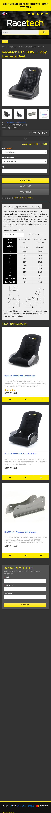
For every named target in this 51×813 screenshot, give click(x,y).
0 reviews (17, 198)
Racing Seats (11, 47)
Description (8, 207)
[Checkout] (46, 14)
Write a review (27, 198)
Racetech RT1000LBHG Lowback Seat (20, 454)
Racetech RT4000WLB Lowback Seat (19, 376)
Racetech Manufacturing (16, 123)
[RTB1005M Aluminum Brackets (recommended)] (32, 114)
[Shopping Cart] (42, 14)
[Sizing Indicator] (44, 114)
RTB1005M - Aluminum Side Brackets (20, 532)
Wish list (26, 192)
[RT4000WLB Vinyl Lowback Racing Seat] (25, 82)
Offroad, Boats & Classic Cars (30, 47)
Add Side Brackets (8, 157)
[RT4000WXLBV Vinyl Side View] (19, 114)
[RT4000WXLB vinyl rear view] (7, 114)
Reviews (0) (35, 207)
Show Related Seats (35, 235)
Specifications (21, 207)
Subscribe (25, 605)
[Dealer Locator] (29, 14)
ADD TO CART (25, 180)
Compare (26, 186)
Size (3, 148)
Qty (3, 167)
